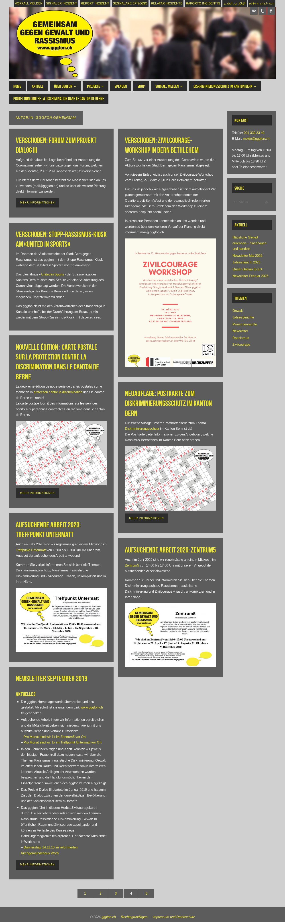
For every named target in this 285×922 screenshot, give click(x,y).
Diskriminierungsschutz (142, 428)
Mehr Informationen (37, 202)
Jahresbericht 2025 (246, 262)
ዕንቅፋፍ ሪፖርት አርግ (261, 3)
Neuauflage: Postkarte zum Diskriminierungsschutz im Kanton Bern (168, 403)
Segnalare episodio (130, 3)
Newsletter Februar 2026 (250, 276)
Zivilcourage (241, 344)
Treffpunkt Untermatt (31, 550)
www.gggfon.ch (92, 707)
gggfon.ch (109, 917)
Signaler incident (61, 3)
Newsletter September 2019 (51, 678)
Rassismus (240, 338)
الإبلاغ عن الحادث (235, 3)
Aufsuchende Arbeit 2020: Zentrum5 (170, 550)
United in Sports (52, 274)
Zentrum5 (132, 565)
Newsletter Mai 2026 (247, 255)
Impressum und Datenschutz (174, 917)
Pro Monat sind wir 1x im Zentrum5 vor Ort (55, 737)
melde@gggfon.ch (256, 138)
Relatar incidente (166, 3)
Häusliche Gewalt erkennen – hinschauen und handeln (249, 243)
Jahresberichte (243, 317)
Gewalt (237, 310)
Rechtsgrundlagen (134, 917)
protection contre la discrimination (58, 392)
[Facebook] (271, 11)
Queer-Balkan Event (247, 269)
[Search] (266, 203)
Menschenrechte (244, 324)
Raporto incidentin (203, 3)
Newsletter (240, 331)
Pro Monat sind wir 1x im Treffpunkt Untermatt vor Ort (63, 742)
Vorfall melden (29, 3)
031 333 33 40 (254, 133)
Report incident (95, 3)
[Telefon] (262, 11)
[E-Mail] (254, 11)
